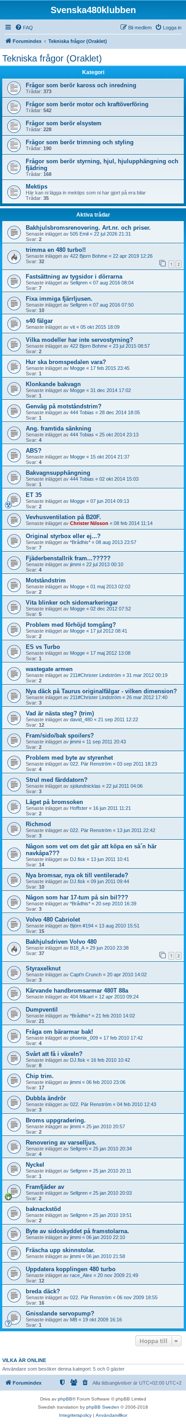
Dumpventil (42, 1009)
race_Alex (81, 1275)
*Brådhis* (80, 542)
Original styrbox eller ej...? (63, 536)
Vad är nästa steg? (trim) (60, 713)
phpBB (65, 1398)
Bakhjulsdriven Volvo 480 (61, 941)
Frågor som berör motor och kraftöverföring (87, 104)
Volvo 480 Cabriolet (53, 919)
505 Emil (79, 234)
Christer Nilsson (89, 523)
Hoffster (79, 808)
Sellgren (79, 282)
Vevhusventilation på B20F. (63, 517)
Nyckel (35, 1164)
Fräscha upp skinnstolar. (60, 1250)
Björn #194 (81, 925)
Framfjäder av (45, 1186)
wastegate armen (49, 669)
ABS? (34, 450)
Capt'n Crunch (86, 974)
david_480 (81, 719)
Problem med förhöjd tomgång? (71, 624)
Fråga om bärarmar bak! (59, 1031)
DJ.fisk (77, 859)
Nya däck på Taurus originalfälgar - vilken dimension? (101, 691)
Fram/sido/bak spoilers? (60, 735)
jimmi (75, 564)
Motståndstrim (46, 580)
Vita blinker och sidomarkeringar (72, 602)
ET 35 (34, 495)
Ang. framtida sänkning (58, 428)
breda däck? (43, 1291)
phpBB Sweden (102, 1407)
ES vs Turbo (43, 646)
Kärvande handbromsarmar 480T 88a (77, 990)
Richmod (38, 824)
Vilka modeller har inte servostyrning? (79, 339)
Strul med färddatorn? (57, 779)
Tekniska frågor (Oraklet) (52, 58)
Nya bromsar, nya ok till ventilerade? (77, 875)
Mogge (77, 368)
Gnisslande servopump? (60, 1313)
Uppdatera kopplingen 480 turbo (71, 1269)
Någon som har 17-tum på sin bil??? (77, 897)
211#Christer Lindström (95, 675)
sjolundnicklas (85, 786)
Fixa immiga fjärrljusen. (59, 298)
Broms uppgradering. (56, 1120)
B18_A (77, 948)
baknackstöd (43, 1209)
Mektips (36, 186)
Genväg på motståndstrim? (64, 406)
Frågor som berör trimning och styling (80, 142)
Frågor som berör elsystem (64, 123)
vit (72, 327)
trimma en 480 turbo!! (56, 249)
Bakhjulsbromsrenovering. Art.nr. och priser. (88, 227)
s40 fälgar (39, 320)
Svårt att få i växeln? (54, 1053)
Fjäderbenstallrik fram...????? (68, 558)
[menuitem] (24, 27)
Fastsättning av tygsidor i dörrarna (74, 276)
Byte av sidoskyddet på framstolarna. (77, 1231)
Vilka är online (24, 1360)
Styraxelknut (43, 968)
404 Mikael (81, 996)
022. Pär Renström (91, 763)
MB (73, 1319)
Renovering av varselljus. (61, 1142)
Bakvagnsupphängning (58, 472)
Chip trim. (40, 1076)
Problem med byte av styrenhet (69, 757)
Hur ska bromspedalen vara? (66, 362)
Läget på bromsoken (54, 802)
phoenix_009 (84, 1038)
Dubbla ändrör (46, 1098)
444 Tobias (82, 412)
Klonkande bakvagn (53, 384)
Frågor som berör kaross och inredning (81, 85)
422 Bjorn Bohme (88, 256)
